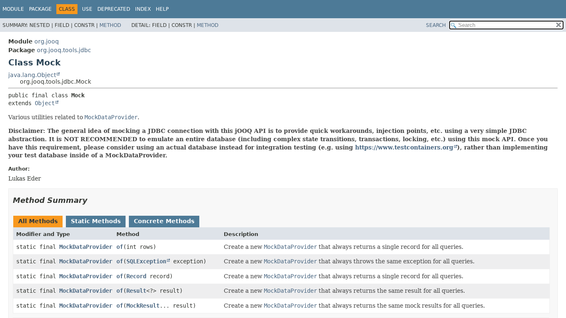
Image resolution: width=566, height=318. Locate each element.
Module (13, 9)
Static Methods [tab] (96, 221)
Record (136, 276)
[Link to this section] (93, 200)
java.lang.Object (32, 75)
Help (162, 9)
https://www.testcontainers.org (404, 147)
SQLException (146, 261)
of (119, 246)
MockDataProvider (85, 246)
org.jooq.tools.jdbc (64, 50)
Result (136, 290)
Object (45, 103)
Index (143, 9)
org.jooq (46, 41)
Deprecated (113, 9)
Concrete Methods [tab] (164, 221)
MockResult (143, 305)
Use (87, 9)
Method (110, 25)
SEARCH (436, 25)
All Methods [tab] (38, 221)
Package (40, 9)
